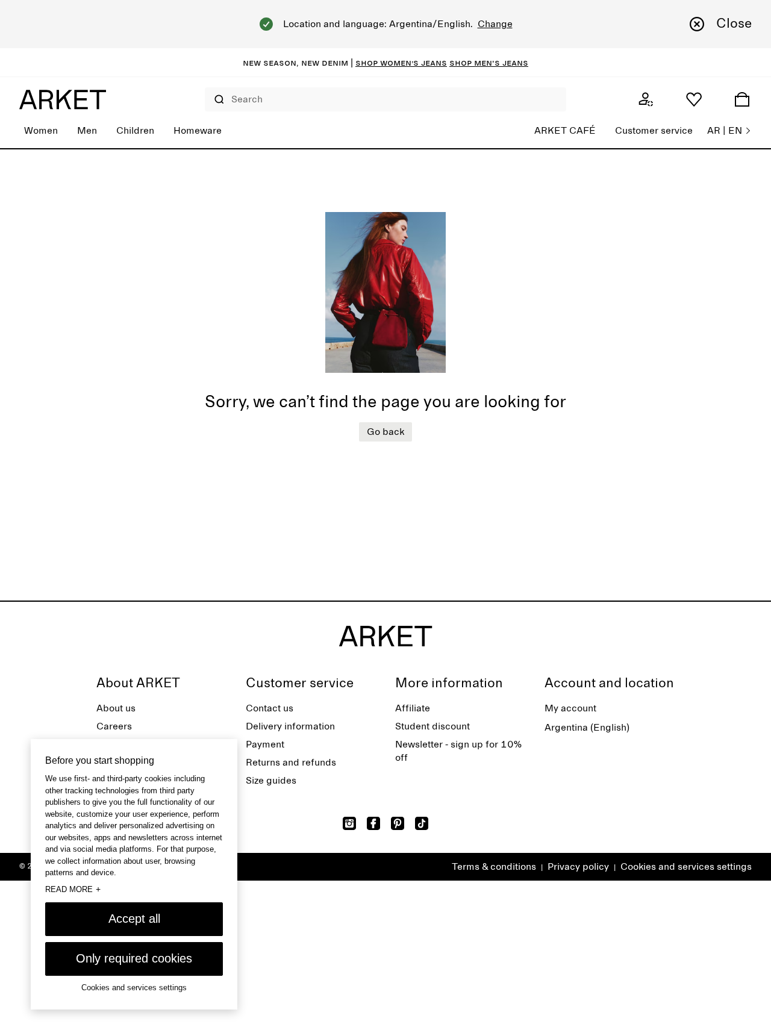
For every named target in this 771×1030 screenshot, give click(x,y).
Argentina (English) (587, 727)
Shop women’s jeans (401, 62)
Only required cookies (134, 958)
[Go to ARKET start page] (62, 99)
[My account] (645, 99)
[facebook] (373, 823)
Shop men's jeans (488, 62)
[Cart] (742, 99)
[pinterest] (397, 823)
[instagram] (349, 823)
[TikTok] (421, 823)
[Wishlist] (694, 99)
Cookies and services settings (686, 867)
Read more (73, 889)
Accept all (134, 918)
